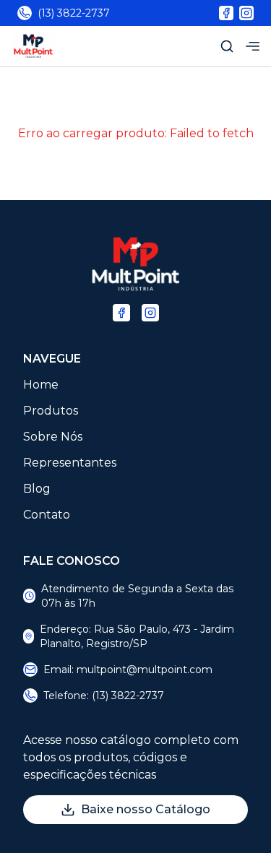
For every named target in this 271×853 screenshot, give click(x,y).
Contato (46, 514)
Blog (37, 488)
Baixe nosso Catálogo (145, 809)
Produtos (50, 410)
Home (41, 384)
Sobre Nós (52, 436)
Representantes (69, 462)
